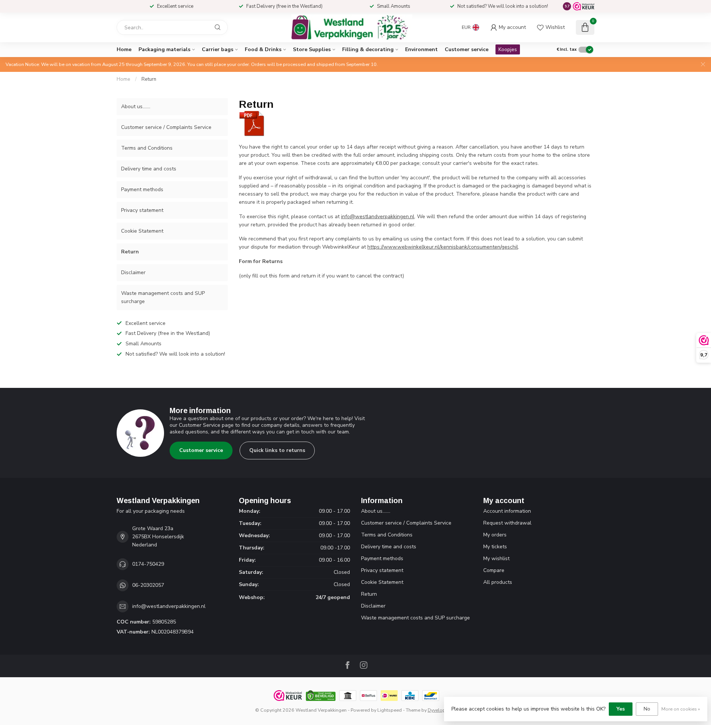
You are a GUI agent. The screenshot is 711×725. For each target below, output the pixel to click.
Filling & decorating (368, 49)
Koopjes (507, 49)
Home (124, 49)
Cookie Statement (142, 231)
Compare (493, 570)
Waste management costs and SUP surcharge (163, 297)
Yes (621, 708)
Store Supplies (312, 49)
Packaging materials (164, 49)
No (647, 708)
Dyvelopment (442, 710)
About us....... (135, 106)
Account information (507, 511)
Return (148, 79)
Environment (421, 49)
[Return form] (252, 123)
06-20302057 (148, 585)
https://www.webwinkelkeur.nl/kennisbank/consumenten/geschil (442, 246)
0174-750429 (148, 564)
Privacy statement (142, 210)
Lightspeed (389, 710)
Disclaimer (133, 272)
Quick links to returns (277, 450)
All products (497, 582)
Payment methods (142, 189)
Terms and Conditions (147, 148)
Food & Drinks (263, 49)
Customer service (466, 49)
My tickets (495, 546)
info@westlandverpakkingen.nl (377, 216)
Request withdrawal (507, 522)
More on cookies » (680, 709)
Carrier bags (217, 49)
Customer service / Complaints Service (166, 127)
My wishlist (496, 558)
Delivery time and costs (148, 168)
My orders (495, 534)
